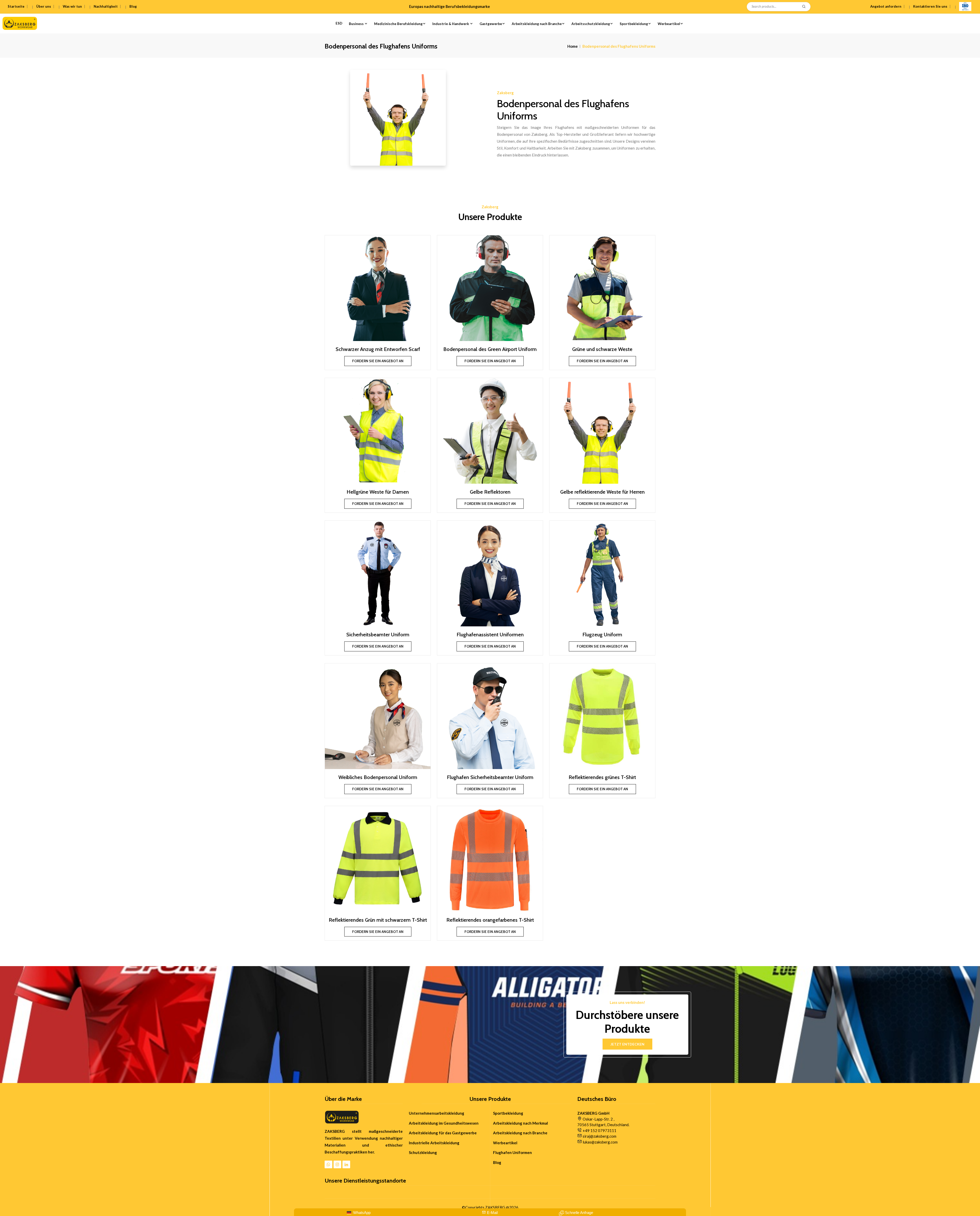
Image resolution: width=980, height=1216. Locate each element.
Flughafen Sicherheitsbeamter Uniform (490, 777)
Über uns (43, 6)
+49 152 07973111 (599, 1130)
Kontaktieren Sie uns (930, 6)
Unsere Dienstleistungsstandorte (365, 1180)
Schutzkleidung (423, 1152)
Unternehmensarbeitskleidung (436, 1113)
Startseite (16, 6)
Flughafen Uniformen (512, 1152)
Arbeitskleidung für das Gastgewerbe (443, 1132)
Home (572, 46)
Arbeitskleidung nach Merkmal (520, 1123)
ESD (339, 23)
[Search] (804, 7)
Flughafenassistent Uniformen (490, 634)
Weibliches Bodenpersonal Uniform (377, 777)
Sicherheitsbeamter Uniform (377, 634)
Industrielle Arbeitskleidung (434, 1142)
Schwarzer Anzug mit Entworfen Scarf (378, 349)
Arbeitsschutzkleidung (590, 24)
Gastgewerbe (491, 24)
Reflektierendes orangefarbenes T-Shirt (490, 920)
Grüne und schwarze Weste (602, 349)
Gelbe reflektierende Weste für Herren (602, 492)
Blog (133, 6)
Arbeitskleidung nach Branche (537, 24)
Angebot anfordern (885, 6)
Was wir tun (72, 6)
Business (356, 24)
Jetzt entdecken (627, 1044)
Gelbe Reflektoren (490, 492)
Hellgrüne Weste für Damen (378, 492)
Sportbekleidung (634, 24)
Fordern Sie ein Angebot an (377, 361)
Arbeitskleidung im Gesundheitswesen (444, 1123)
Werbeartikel (669, 24)
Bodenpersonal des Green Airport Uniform (490, 349)
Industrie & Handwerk (451, 24)
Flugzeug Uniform (602, 634)
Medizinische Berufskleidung (398, 24)
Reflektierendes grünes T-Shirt (602, 777)
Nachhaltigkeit (106, 6)
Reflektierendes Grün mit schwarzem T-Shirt (378, 920)
